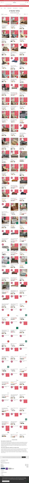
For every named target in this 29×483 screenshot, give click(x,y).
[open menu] (1, 2)
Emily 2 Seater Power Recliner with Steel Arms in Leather (5, 39)
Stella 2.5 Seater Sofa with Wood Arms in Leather (23, 408)
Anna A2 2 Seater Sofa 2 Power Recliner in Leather (23, 146)
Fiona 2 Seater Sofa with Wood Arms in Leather (23, 198)
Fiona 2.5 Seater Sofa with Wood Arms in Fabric (5, 422)
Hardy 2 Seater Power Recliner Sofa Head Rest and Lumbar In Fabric (5, 107)
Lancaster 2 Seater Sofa (23, 264)
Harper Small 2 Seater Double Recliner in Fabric (23, 39)
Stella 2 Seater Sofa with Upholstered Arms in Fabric (14, 185)
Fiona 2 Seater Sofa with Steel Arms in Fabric (14, 198)
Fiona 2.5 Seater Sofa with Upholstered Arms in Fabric (5, 382)
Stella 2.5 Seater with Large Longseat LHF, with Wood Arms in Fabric (14, 239)
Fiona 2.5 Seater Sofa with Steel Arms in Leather (5, 239)
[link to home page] (14, 2)
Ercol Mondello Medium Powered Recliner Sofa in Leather (5, 409)
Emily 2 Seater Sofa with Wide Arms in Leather (23, 185)
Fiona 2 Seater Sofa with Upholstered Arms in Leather (5, 93)
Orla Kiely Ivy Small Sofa (5, 434)
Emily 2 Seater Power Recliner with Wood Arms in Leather (23, 26)
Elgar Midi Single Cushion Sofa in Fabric (14, 212)
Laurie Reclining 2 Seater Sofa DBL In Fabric (14, 25)
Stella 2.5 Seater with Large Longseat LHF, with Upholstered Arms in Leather (5, 331)
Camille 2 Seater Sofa (13, 317)
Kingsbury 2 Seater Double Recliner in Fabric (5, 198)
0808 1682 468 (3, 461)
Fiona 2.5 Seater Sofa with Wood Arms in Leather (23, 290)
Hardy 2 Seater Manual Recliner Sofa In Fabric (23, 106)
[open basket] (27, 2)
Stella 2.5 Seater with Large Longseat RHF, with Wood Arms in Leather (14, 395)
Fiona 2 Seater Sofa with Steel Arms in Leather (23, 52)
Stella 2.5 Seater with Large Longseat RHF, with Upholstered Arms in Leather (14, 291)
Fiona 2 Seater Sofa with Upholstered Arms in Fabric (14, 93)
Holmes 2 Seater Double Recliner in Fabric (5, 173)
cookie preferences (21, 479)
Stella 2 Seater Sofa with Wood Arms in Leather (14, 422)
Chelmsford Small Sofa (23, 317)
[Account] (25, 2)
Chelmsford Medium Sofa (23, 421)
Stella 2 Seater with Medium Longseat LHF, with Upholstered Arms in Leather (14, 304)
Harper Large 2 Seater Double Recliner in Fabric (14, 79)
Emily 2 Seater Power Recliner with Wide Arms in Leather (23, 93)
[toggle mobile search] (3, 2)
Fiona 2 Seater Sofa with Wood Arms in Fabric (14, 278)
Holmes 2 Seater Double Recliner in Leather (5, 185)
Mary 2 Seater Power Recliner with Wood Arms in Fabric (5, 212)
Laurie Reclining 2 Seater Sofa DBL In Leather (5, 25)
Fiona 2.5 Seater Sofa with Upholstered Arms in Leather (5, 278)
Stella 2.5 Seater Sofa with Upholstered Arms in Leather (5, 225)
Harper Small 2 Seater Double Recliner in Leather (14, 39)
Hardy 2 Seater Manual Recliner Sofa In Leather (14, 119)
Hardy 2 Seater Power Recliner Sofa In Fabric (13, 133)
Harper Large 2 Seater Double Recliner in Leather (5, 79)
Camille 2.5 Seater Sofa (14, 381)
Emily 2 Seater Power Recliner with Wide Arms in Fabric (5, 160)
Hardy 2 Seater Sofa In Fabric (14, 172)
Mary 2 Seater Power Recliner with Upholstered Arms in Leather (23, 134)
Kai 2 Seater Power (22, 343)
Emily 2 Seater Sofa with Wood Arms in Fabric (14, 252)
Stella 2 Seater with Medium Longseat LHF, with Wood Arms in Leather (5, 304)
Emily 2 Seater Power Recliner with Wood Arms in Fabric (14, 53)
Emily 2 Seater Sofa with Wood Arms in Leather (23, 382)
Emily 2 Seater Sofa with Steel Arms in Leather (23, 330)
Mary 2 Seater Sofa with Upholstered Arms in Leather (5, 356)
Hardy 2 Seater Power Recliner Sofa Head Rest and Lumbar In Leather (14, 107)
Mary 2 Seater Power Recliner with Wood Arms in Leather (14, 66)
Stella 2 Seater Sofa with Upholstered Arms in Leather (5, 146)
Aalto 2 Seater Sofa (4, 264)
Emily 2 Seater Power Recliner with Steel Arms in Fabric (23, 80)
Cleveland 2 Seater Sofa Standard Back (23, 119)
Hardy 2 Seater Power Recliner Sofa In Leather (5, 119)
